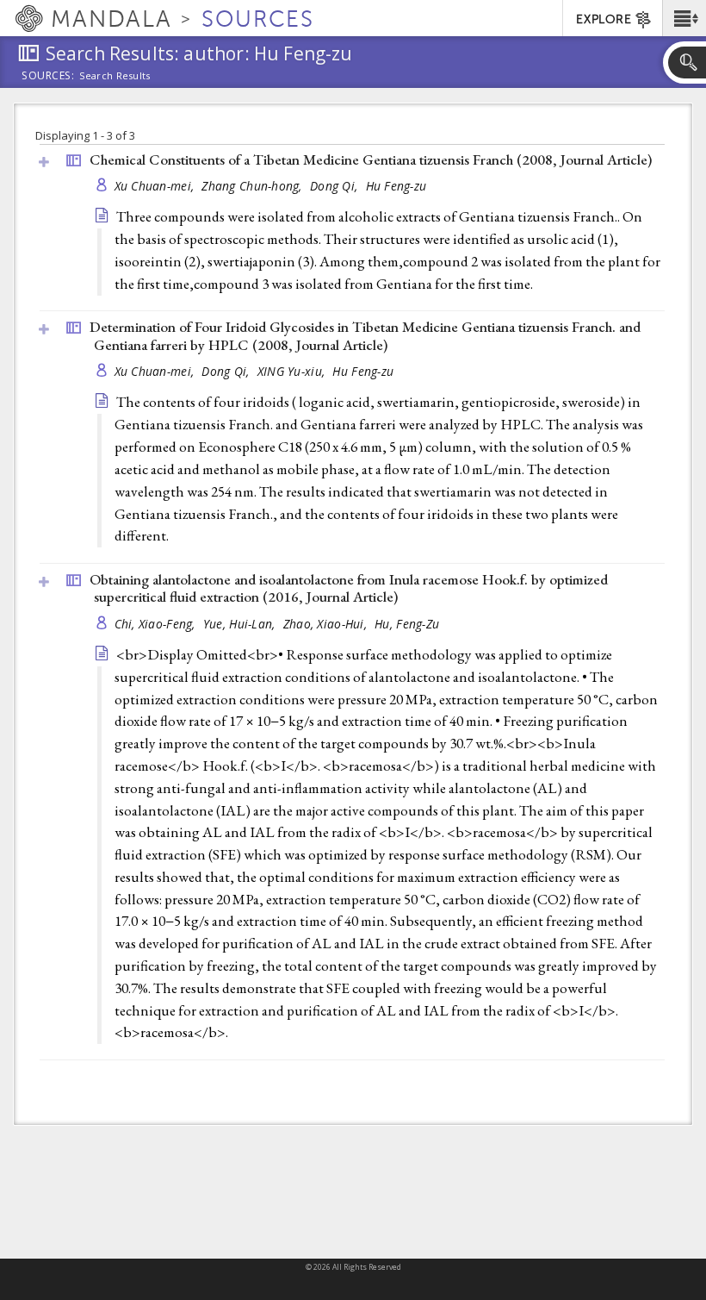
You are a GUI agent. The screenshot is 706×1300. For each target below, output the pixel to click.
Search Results (115, 76)
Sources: (48, 77)
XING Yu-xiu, (293, 371)
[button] (684, 18)
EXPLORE (603, 19)
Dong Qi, (335, 186)
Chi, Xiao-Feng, (157, 624)
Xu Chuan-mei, (156, 186)
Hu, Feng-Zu (407, 624)
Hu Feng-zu (396, 186)
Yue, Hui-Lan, (241, 624)
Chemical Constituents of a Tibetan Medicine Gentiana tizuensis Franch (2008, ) (371, 159)
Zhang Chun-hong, (253, 186)
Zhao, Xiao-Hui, (326, 624)
